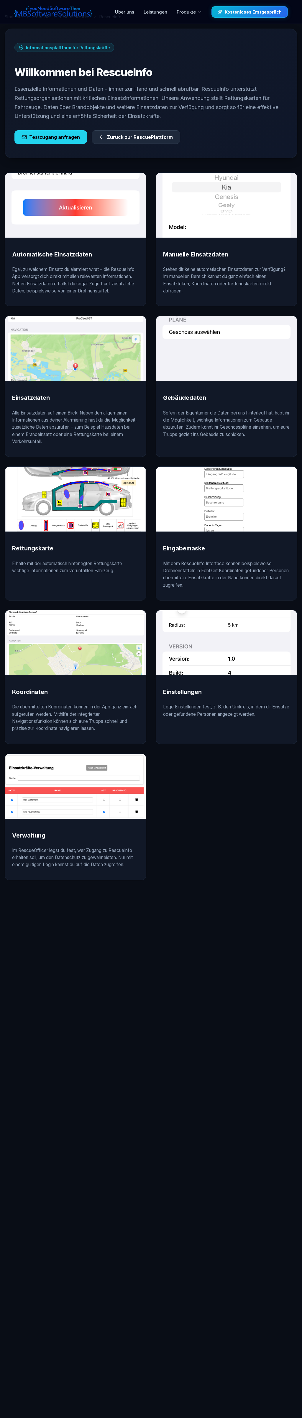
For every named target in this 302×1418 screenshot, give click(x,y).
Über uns (124, 12)
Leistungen (155, 12)
